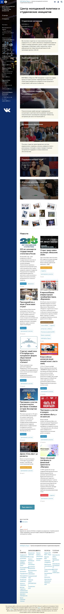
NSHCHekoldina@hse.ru (8, 53)
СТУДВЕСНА (25, 31)
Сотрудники (5, 19)
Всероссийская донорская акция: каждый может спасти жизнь (48, 360)
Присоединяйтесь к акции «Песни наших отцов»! (27, 304)
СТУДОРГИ (24, 29)
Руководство (23, 571)
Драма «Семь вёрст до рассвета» (29, 455)
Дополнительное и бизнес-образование (32, 572)
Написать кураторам (27, 61)
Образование (32, 550)
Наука (38, 550)
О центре (5, 15)
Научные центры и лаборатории (39, 554)
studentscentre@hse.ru (8, 39)
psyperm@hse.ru (6, 101)
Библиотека (47, 577)
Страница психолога (27, 94)
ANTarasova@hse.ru (7, 88)
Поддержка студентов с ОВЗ (29, 185)
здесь (39, 607)
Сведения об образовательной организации (24, 556)
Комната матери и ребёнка (29, 165)
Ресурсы (47, 550)
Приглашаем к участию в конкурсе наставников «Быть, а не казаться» (49, 413)
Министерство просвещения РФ (56, 565)
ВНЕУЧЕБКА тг (25, 24)
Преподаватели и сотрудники (24, 576)
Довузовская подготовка (31, 553)
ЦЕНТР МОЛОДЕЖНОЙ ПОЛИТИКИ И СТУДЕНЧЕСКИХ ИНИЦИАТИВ (8, 8)
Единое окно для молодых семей (30, 162)
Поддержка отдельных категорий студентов (33, 187)
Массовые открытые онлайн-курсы (55, 570)
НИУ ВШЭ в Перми (24, 545)
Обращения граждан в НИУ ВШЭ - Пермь (23, 563)
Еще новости (27, 507)
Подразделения (24, 573)
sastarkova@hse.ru (6, 64)
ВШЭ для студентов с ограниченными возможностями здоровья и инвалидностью (24, 591)
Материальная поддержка (28, 130)
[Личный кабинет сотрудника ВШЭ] (58, 2)
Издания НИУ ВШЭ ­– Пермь (47, 553)
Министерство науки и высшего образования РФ (56, 558)
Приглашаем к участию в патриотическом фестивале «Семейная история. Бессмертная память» (28, 406)
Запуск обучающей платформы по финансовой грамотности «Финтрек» (47, 462)
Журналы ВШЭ (46, 557)
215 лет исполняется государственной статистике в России (28, 251)
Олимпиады (31, 556)
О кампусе (23, 551)
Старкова (4, 56)
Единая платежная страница (22, 599)
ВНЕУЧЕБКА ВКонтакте (27, 26)
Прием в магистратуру (31, 563)
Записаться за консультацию (29, 96)
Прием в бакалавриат (31, 559)
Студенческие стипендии (28, 127)
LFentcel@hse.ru (6, 76)
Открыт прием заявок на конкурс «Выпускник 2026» (49, 252)
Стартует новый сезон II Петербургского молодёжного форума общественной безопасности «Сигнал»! (28, 356)
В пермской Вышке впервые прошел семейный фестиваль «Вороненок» (48, 295)
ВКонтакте (25, 521)
